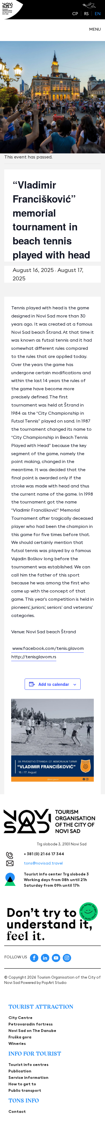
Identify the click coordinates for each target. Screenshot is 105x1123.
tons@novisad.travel (43, 863)
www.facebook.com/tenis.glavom (48, 648)
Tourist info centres (28, 1064)
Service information (28, 1077)
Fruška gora (19, 1037)
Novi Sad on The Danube (32, 1030)
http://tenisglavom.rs (33, 656)
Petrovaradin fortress (30, 1024)
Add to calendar (53, 684)
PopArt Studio (54, 982)
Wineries (17, 1043)
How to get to (22, 1083)
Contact (17, 1111)
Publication (19, 1071)
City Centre (20, 1017)
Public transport (24, 1090)
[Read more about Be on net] (89, 5)
